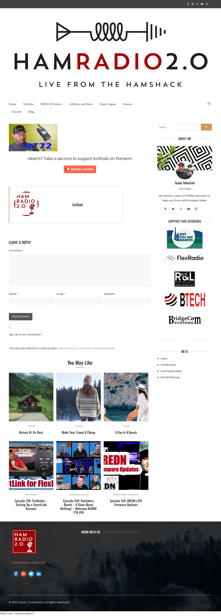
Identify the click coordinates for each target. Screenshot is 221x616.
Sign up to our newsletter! (25, 334)
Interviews (133, 494)
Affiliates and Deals (81, 104)
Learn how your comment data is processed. (87, 348)
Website (109, 294)
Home (12, 104)
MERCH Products (51, 104)
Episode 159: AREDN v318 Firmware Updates (126, 502)
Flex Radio (31, 494)
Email (60, 294)
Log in (164, 358)
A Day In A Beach (126, 432)
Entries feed (168, 365)
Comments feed (170, 371)
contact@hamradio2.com (28, 562)
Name (13, 294)
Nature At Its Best (31, 432)
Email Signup (108, 104)
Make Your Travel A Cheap (78, 432)
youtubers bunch (78, 494)
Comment (16, 250)
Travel (31, 426)
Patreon (127, 104)
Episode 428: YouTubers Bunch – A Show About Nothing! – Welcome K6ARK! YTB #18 (78, 506)
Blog (31, 111)
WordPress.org (169, 377)
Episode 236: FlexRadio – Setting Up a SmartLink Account (31, 504)
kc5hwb (77, 204)
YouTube (28, 104)
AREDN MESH (120, 494)
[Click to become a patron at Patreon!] (80, 174)
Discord (16, 111)
